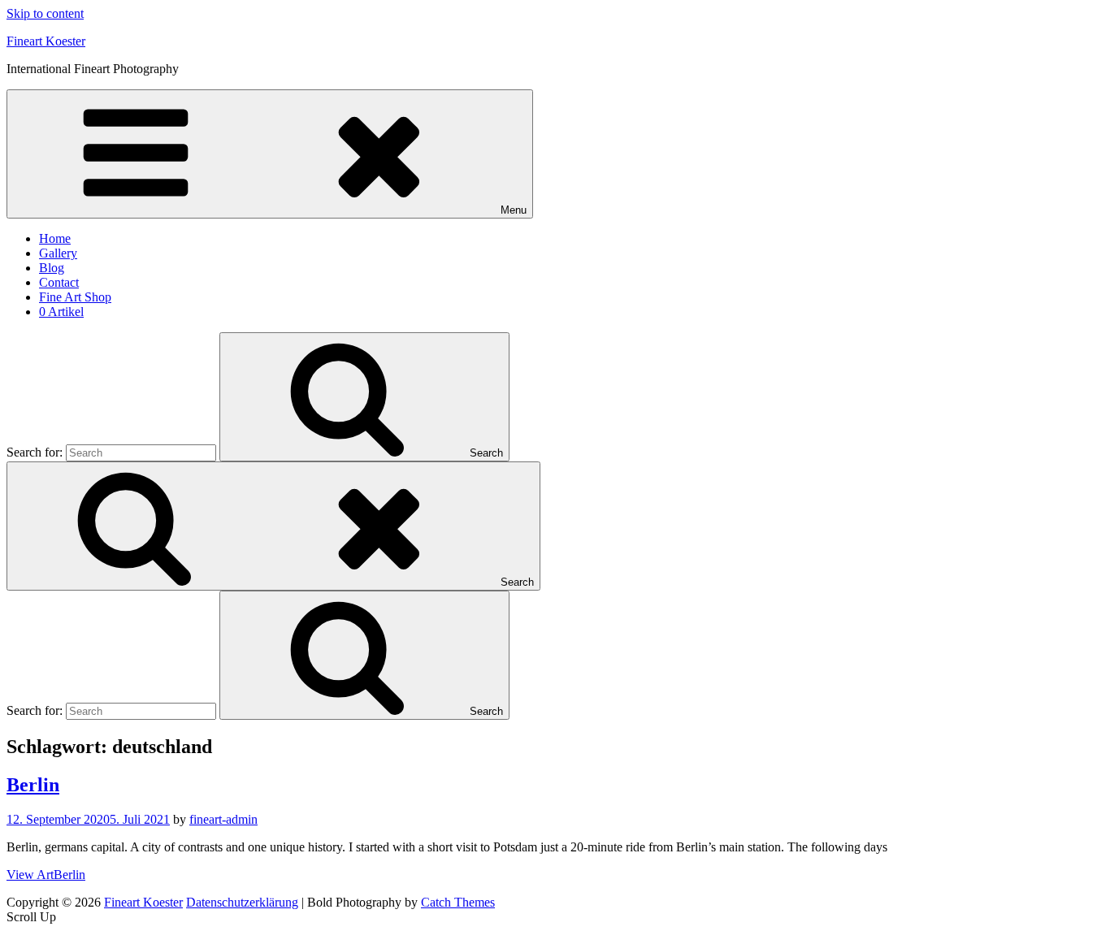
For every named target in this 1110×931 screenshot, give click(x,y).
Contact (59, 282)
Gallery (58, 253)
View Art (46, 874)
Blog (51, 268)
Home (55, 238)
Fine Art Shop (75, 297)
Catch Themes (458, 902)
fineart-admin (223, 819)
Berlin (33, 784)
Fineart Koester (46, 41)
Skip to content (45, 13)
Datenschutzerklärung (242, 902)
